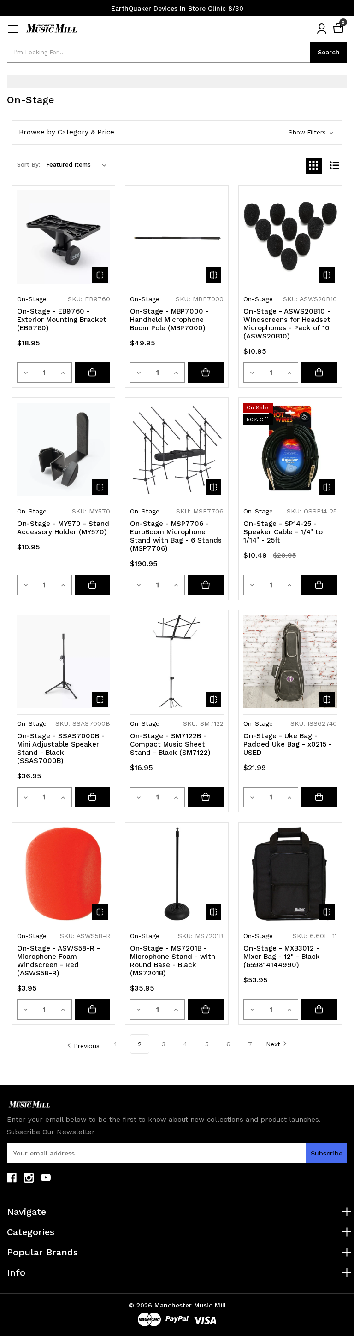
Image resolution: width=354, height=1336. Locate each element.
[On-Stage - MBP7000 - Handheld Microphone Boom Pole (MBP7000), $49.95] (177, 237)
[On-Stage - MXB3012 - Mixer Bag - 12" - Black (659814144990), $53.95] (290, 874)
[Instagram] (29, 1178)
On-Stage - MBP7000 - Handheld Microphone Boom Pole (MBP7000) (169, 319)
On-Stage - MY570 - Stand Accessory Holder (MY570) (63, 527)
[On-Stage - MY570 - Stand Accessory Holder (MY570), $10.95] (64, 449)
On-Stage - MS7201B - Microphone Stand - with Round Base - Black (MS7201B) (172, 960)
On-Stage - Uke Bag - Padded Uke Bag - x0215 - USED (287, 744)
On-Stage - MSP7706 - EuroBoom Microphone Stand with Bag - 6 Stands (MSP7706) (176, 536)
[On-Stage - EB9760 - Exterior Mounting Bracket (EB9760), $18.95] (64, 237)
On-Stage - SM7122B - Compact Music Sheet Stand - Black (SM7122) (170, 744)
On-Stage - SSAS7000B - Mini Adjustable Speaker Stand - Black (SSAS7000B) (61, 748)
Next (273, 1044)
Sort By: (28, 164)
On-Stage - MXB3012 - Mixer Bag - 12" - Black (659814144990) (281, 956)
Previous (87, 1046)
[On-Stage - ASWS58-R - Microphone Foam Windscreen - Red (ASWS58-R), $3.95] (64, 874)
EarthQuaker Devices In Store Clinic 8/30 (177, 8)
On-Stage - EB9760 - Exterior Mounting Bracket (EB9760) (61, 319)
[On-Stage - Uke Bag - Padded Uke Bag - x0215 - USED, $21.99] (290, 661)
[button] (177, 132)
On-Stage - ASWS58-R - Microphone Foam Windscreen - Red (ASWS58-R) (58, 960)
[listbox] (78, 165)
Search (329, 52)
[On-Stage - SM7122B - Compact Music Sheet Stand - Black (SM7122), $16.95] (177, 661)
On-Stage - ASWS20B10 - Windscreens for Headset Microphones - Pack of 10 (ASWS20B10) (286, 323)
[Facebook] (12, 1178)
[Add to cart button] (93, 372)
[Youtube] (46, 1178)
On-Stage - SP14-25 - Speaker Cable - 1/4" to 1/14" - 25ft (283, 531)
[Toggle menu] (12, 28)
